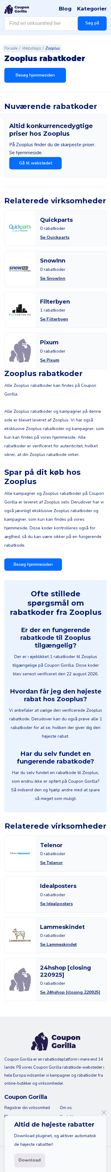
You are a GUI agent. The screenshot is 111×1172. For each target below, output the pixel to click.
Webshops (31, 48)
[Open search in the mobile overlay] (55, 23)
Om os (66, 1108)
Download (29, 1160)
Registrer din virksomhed (27, 1108)
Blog (65, 9)
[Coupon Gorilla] (16, 9)
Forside (11, 48)
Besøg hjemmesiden (35, 75)
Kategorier (92, 9)
